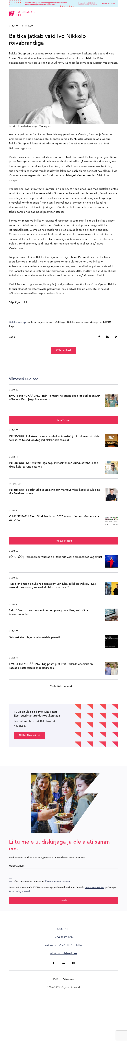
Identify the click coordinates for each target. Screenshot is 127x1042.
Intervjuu (15, 483)
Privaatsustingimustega (57, 881)
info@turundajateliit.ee (63, 953)
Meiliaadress (17, 865)
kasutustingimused (19, 891)
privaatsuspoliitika (94, 887)
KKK (55, 979)
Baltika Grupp (17, 322)
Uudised (13, 26)
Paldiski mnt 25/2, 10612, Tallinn (63, 945)
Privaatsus (68, 979)
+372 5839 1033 (63, 936)
